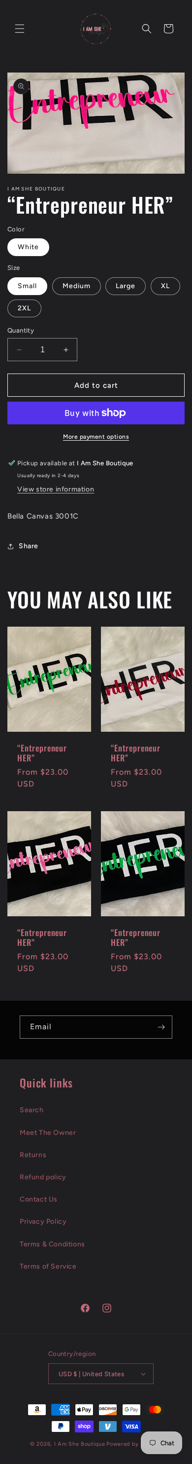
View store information (55, 489)
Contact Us (39, 1199)
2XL (24, 308)
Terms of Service (48, 1266)
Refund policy (43, 1177)
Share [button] (28, 546)
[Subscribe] (161, 1027)
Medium (77, 286)
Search (32, 1110)
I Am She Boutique (79, 1444)
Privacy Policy (43, 1221)
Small (27, 286)
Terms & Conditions (52, 1244)
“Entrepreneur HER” (42, 753)
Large (125, 286)
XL (165, 286)
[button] (20, 28)
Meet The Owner (48, 1132)
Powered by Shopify (134, 1444)
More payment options (96, 436)
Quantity (20, 330)
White (28, 247)
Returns (33, 1155)
